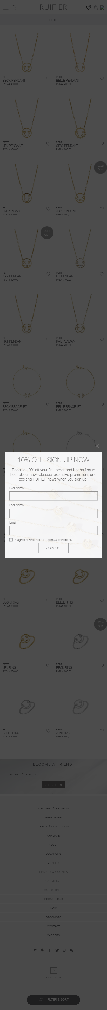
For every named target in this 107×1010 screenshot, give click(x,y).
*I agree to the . (43, 540)
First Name (16, 488)
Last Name (16, 505)
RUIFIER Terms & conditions (53, 540)
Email (12, 522)
